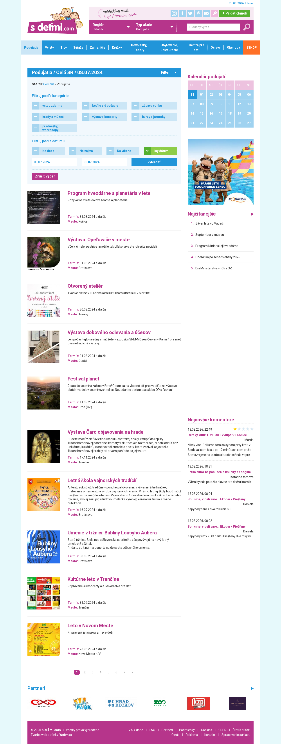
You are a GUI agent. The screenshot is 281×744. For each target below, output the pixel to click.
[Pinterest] (198, 13)
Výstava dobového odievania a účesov (109, 332)
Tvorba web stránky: (51, 735)
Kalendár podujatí (206, 76)
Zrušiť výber (45, 176)
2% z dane (136, 730)
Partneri (167, 730)
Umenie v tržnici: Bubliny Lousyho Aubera (112, 533)
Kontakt (209, 735)
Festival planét (83, 379)
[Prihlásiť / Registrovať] (214, 13)
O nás (175, 735)
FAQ (152, 730)
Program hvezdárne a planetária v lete (109, 193)
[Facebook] (182, 13)
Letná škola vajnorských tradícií (102, 480)
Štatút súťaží (241, 730)
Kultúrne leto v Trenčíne (93, 579)
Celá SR (48, 84)
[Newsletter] (206, 13)
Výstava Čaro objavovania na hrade (106, 432)
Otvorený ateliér (85, 286)
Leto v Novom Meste (90, 625)
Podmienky (187, 730)
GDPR (222, 730)
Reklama (192, 735)
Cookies (206, 730)
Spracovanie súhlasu (236, 735)
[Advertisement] (221, 345)
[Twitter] (190, 13)
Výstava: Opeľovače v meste (99, 239)
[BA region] (221, 172)
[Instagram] (174, 13)
